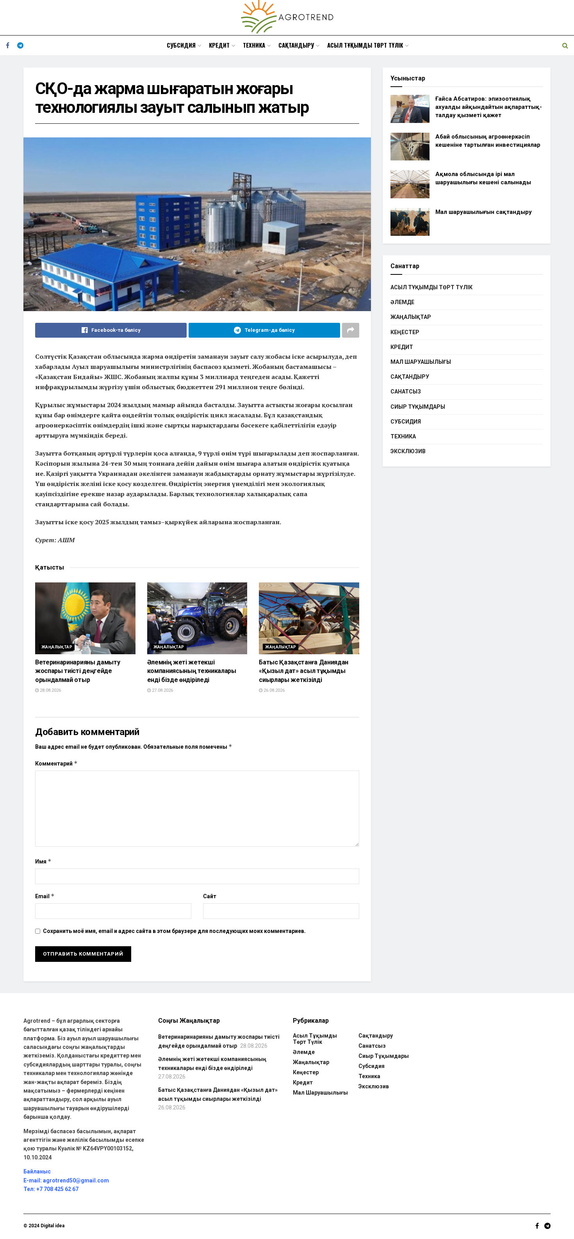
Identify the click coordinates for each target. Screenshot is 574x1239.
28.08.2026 (50, 690)
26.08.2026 (273, 690)
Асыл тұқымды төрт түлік (365, 45)
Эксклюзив (408, 451)
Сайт (209, 896)
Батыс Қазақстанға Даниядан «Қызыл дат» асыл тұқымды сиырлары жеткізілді (303, 671)
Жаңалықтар (56, 647)
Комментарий (56, 763)
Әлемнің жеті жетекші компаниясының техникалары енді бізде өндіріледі (191, 671)
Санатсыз (405, 391)
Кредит (219, 45)
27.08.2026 (162, 690)
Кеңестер (404, 332)
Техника (254, 45)
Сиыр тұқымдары (417, 407)
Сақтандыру (296, 45)
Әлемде (402, 302)
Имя (43, 861)
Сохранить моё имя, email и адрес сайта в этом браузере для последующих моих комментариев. (174, 931)
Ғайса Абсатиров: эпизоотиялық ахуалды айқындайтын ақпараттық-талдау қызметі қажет (488, 107)
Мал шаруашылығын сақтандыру (483, 211)
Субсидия (181, 45)
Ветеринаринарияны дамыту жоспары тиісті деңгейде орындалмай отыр (77, 671)
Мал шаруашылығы (420, 362)
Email (45, 896)
